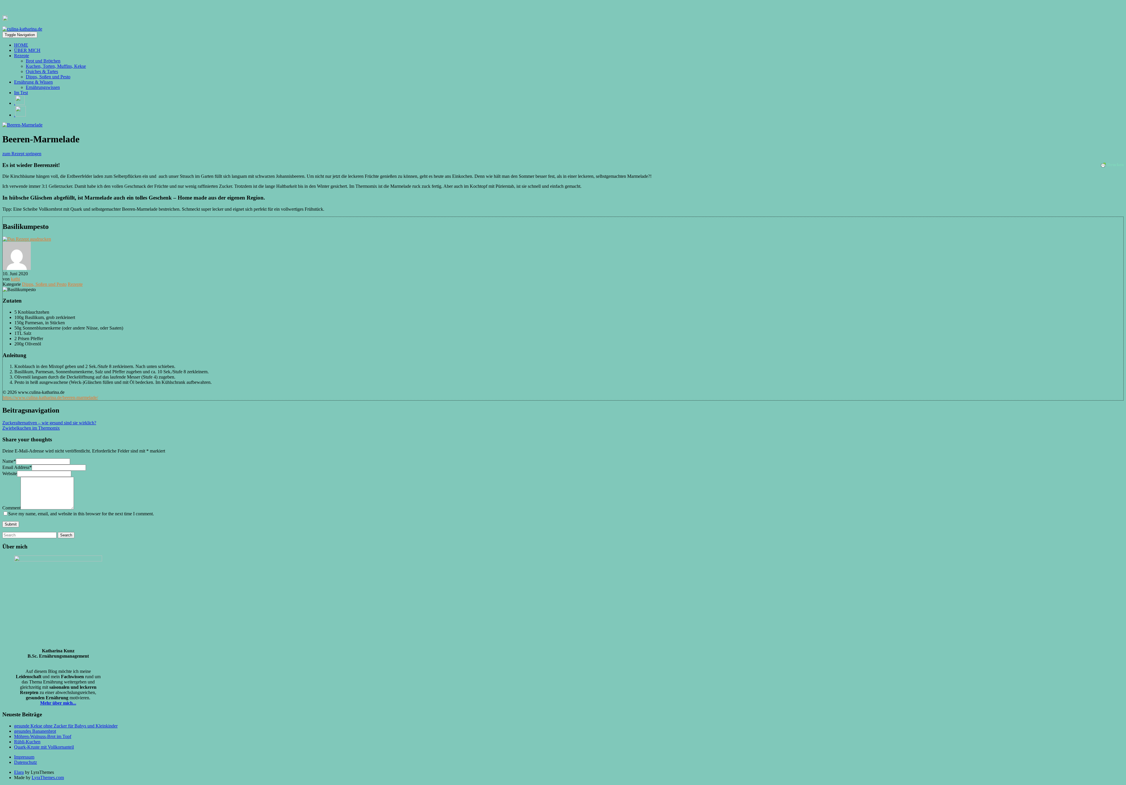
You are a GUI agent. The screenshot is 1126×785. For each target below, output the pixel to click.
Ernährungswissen (43, 87)
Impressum (24, 756)
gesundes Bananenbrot (35, 731)
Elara (19, 772)
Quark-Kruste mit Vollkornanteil (44, 747)
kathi (15, 278)
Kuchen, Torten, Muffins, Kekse (56, 66)
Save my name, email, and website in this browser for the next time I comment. (81, 513)
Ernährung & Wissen (33, 82)
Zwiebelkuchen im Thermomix (31, 428)
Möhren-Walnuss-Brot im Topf (42, 736)
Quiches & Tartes (42, 71)
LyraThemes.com (48, 777)
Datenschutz (25, 762)
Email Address (17, 467)
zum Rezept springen (21, 153)
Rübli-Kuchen (27, 741)
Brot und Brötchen (43, 60)
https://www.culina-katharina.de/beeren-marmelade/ (50, 397)
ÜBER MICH (27, 50)
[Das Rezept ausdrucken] (27, 239)
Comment (11, 507)
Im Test (21, 92)
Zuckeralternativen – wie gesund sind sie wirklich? (49, 422)
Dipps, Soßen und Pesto (48, 76)
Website (9, 473)
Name (9, 461)
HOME (21, 45)
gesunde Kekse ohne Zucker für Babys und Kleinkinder (66, 725)
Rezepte (21, 55)
